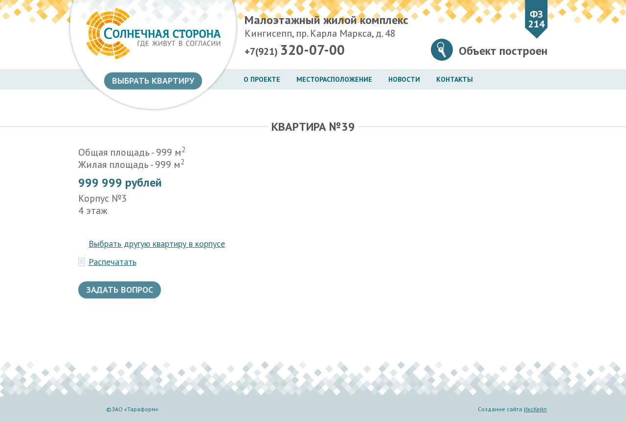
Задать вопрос (119, 289)
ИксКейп (535, 409)
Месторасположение (334, 79)
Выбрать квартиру (153, 80)
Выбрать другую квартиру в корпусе (157, 243)
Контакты (454, 79)
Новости (404, 79)
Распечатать (112, 262)
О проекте (262, 79)
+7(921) (295, 50)
